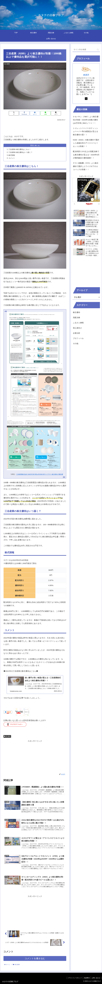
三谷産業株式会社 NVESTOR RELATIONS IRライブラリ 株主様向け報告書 (39, 474)
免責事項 (87, 978)
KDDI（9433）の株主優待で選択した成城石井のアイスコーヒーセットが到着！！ (86, 143)
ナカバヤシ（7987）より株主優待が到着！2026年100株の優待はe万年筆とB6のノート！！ (85, 120)
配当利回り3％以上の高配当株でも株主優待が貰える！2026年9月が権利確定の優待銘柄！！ (86, 154)
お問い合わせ (96, 978)
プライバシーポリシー (75, 978)
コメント (11, 158)
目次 (32, 145)
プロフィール (78, 338)
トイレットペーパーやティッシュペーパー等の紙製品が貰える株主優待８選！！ (85, 131)
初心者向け (77, 328)
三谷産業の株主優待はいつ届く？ (20, 152)
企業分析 (76, 333)
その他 (75, 344)
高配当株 (76, 318)
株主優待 (8, 736)
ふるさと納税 (78, 323)
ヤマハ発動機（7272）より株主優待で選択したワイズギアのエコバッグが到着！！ (85, 166)
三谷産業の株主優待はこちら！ (19, 149)
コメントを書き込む (35, 958)
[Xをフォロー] (86, 98)
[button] (56, 113)
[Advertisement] (34, 127)
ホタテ (86, 75)
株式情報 (11, 155)
